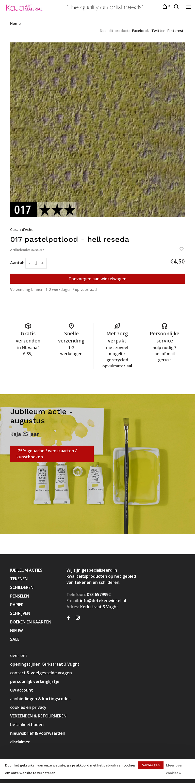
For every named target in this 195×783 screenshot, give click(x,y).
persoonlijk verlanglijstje (34, 681)
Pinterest (175, 30)
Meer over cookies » (174, 769)
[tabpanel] (97, 129)
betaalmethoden (27, 724)
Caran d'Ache (21, 229)
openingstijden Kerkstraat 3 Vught (44, 664)
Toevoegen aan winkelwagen (97, 278)
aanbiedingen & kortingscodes (40, 698)
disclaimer (20, 742)
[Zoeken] (177, 7)
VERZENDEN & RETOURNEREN (38, 716)
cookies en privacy (28, 707)
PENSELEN (19, 596)
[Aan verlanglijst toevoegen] (182, 249)
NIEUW (16, 630)
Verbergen (151, 765)
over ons (18, 655)
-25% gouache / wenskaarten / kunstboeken (47, 454)
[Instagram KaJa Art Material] (78, 618)
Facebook (140, 30)
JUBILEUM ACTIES (26, 570)
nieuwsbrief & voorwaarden (37, 733)
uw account (21, 690)
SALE (14, 639)
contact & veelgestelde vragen (41, 673)
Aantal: (17, 262)
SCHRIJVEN (20, 613)
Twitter (158, 30)
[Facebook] (69, 618)
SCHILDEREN (22, 587)
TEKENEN (19, 579)
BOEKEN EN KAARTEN (30, 622)
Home (15, 23)
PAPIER (17, 604)
